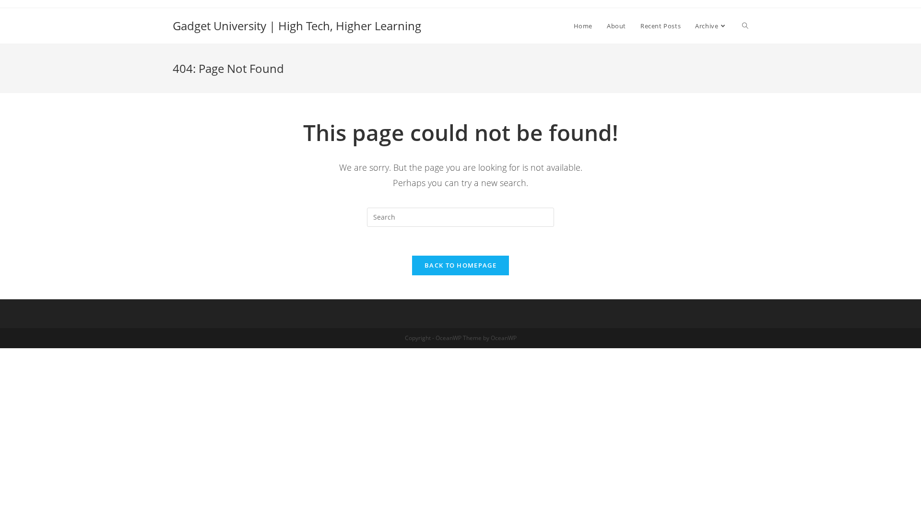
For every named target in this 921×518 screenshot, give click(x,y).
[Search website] (745, 26)
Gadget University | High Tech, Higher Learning (297, 26)
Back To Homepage (460, 265)
